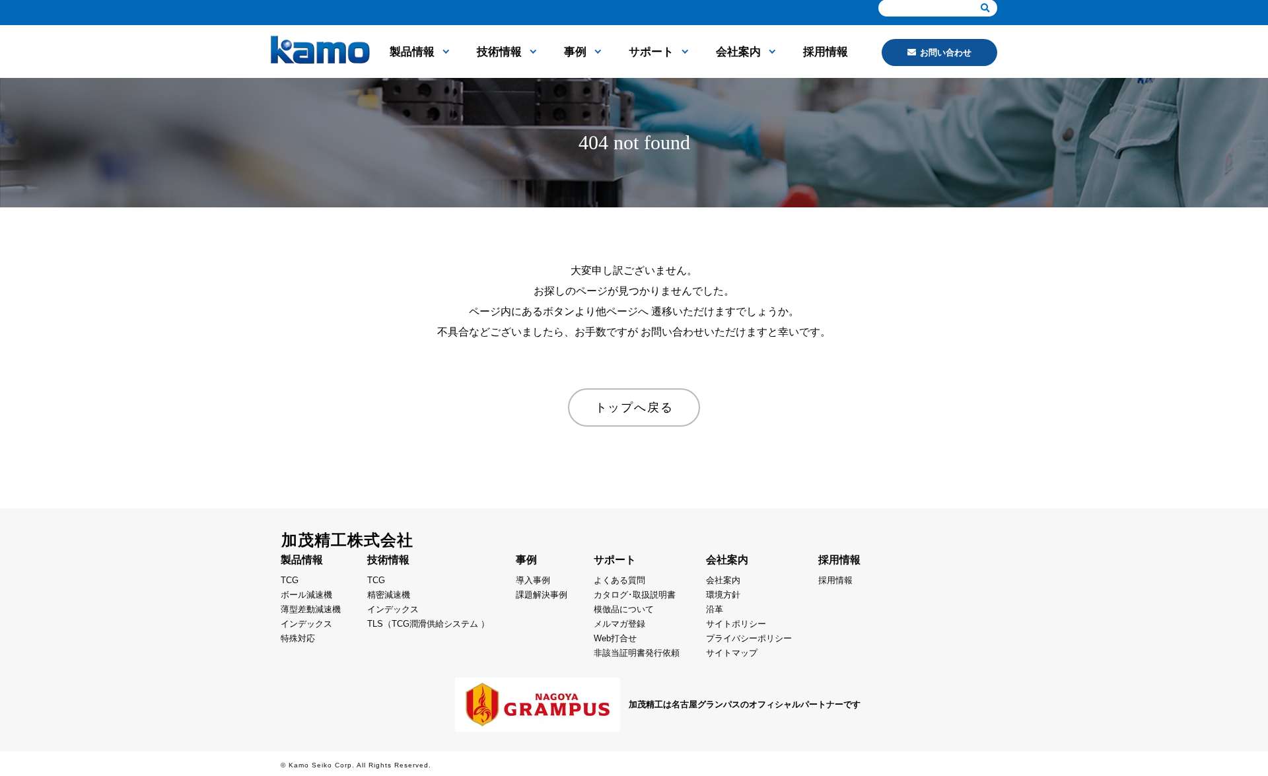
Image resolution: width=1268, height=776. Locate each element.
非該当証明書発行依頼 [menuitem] (637, 653)
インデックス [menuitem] (306, 624)
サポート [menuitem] (651, 51)
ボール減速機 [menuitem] (306, 595)
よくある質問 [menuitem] (619, 580)
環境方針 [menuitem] (723, 595)
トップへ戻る (634, 407)
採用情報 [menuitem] (825, 51)
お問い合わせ (945, 52)
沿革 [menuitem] (714, 609)
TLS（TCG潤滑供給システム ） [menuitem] (428, 624)
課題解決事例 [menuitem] (541, 595)
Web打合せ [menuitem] (615, 638)
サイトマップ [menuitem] (731, 653)
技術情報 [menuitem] (499, 51)
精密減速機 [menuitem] (388, 595)
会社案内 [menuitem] (738, 51)
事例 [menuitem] (575, 51)
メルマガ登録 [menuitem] (619, 624)
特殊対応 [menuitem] (298, 638)
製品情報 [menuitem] (412, 51)
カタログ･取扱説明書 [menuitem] (635, 595)
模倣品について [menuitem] (624, 609)
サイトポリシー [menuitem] (736, 624)
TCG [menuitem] (290, 580)
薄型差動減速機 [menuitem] (311, 609)
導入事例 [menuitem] (533, 580)
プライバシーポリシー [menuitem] (749, 638)
